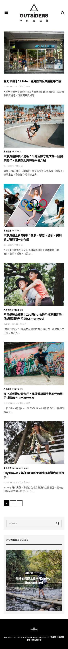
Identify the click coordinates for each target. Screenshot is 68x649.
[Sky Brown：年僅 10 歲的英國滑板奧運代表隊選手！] (34, 442)
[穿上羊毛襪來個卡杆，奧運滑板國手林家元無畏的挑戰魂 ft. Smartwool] (34, 363)
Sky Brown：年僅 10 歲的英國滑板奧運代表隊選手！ (34, 475)
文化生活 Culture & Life (16, 468)
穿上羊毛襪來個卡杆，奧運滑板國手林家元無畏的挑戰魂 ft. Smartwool (33, 396)
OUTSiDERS (9, 87)
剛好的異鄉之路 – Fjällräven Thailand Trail (34, 580)
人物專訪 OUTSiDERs (13, 310)
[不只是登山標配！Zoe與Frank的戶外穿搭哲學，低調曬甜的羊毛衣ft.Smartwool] (34, 284)
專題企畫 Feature (12, 152)
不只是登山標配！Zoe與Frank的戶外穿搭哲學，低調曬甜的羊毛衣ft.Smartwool (34, 317)
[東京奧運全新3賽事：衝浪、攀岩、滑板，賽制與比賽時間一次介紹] (34, 205)
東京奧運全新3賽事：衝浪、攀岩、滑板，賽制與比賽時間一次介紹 (33, 237)
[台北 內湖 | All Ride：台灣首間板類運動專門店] (34, 52)
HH (5, 166)
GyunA (7, 324)
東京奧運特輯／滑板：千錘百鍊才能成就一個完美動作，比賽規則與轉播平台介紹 (33, 158)
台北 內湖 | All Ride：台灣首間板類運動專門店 (32, 81)
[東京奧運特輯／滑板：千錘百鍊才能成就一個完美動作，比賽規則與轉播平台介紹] (34, 126)
